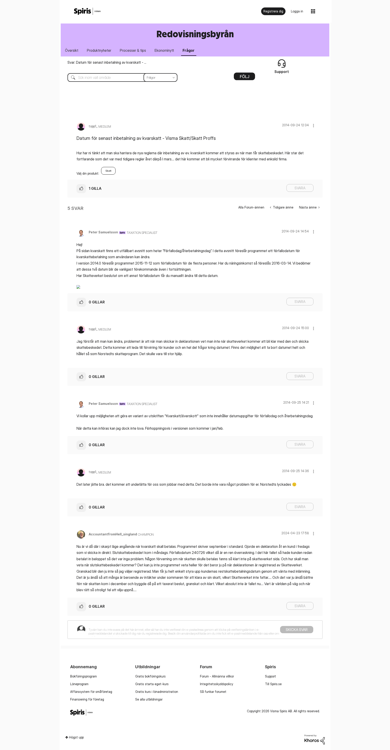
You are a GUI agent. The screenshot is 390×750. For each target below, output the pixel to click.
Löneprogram (79, 684)
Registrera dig (273, 11)
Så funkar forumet (213, 692)
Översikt (71, 50)
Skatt (108, 170)
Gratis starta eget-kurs (152, 684)
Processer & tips (133, 50)
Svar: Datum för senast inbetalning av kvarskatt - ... (106, 62)
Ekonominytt (164, 50)
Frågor (189, 50)
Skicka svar (297, 629)
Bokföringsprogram (83, 676)
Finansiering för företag (87, 699)
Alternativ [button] (244, 78)
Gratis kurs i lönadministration (156, 692)
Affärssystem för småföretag (91, 692)
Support (270, 676)
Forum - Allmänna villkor (217, 676)
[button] (313, 125)
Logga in (297, 11)
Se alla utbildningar (148, 699)
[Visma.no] (87, 11)
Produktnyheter (99, 50)
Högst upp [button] (76, 737)
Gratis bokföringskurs (150, 676)
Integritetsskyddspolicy (216, 684)
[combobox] (119, 77)
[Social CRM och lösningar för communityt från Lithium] (314, 739)
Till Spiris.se (273, 684)
